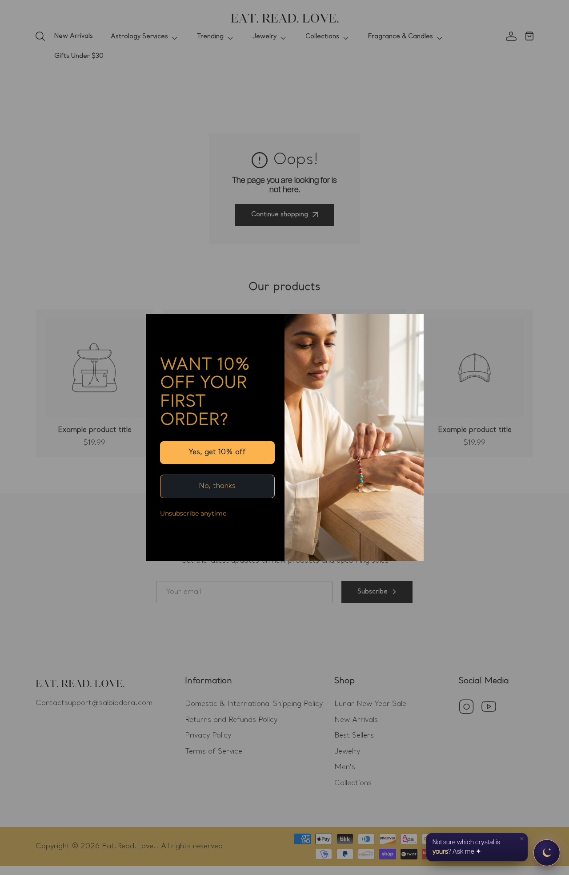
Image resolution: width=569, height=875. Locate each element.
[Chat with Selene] (546, 852)
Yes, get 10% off (217, 452)
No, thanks (217, 486)
